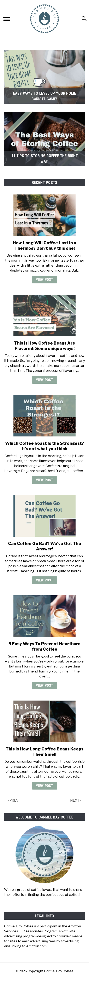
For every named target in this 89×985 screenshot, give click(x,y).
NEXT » (76, 800)
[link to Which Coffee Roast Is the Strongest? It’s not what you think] (44, 415)
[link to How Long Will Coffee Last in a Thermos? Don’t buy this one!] (44, 215)
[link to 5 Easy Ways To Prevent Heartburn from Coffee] (44, 616)
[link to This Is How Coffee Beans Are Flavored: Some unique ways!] (44, 315)
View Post (44, 280)
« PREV (12, 800)
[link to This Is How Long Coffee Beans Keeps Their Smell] (44, 721)
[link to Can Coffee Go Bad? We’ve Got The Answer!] (44, 516)
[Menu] (6, 20)
